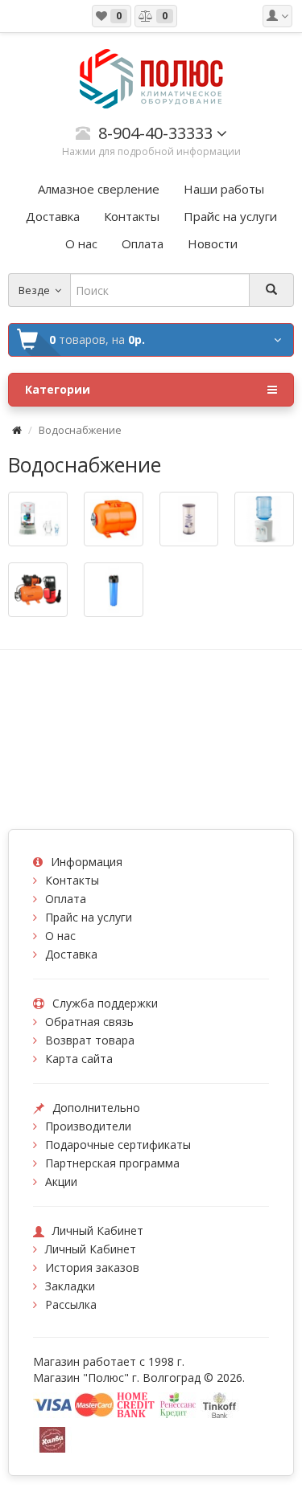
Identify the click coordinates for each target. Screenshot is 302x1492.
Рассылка (71, 1304)
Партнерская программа (112, 1163)
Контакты (72, 880)
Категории (57, 389)
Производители (88, 1126)
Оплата (65, 898)
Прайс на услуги (88, 917)
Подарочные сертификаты (118, 1144)
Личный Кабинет (90, 1249)
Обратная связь (89, 1021)
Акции (61, 1181)
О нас (60, 935)
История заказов (92, 1267)
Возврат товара (89, 1040)
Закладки (70, 1286)
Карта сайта (79, 1058)
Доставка (71, 954)
